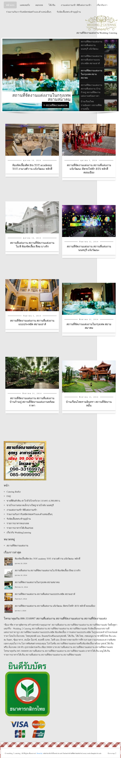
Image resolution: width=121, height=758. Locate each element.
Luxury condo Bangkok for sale (91, 753)
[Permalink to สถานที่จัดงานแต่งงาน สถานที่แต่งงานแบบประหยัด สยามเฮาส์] (32, 294)
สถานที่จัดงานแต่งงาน (56, 104)
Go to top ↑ (112, 753)
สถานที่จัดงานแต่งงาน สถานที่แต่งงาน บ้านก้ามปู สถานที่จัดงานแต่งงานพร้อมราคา (32, 402)
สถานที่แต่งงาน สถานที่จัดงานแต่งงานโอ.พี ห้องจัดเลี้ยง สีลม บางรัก (48, 570)
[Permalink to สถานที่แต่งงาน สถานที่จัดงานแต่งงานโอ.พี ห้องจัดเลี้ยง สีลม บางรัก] (32, 217)
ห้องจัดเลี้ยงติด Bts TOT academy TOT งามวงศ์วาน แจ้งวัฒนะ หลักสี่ (47, 558)
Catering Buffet (14, 491)
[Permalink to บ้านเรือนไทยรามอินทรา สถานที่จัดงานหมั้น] (89, 376)
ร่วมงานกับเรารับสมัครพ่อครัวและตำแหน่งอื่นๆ (29, 514)
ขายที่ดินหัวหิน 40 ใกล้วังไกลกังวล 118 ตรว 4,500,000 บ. (33, 500)
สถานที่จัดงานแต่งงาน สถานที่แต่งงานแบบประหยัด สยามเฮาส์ (45, 594)
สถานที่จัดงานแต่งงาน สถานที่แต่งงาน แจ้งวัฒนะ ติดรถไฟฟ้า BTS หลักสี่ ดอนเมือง (89, 169)
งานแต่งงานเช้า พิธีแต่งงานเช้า (22, 509)
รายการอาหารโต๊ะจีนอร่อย (20, 527)
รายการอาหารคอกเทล (18, 523)
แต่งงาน (45, 753)
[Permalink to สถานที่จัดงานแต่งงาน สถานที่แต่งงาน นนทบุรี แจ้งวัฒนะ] (89, 220)
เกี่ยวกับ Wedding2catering (19, 532)
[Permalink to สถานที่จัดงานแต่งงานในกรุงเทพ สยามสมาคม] (89, 298)
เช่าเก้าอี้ (50, 753)
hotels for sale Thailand (61, 753)
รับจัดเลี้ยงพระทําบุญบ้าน (19, 518)
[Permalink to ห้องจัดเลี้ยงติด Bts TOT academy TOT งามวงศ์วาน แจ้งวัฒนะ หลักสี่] (32, 139)
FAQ (9, 496)
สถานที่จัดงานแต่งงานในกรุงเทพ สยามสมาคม (41, 97)
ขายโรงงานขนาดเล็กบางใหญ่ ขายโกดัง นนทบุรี (30, 505)
